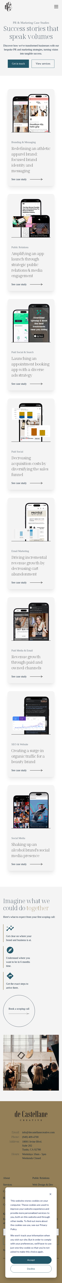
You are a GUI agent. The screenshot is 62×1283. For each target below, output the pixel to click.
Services (7, 1184)
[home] (8, 6)
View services (43, 63)
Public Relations (40, 1178)
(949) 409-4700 (30, 1137)
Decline (31, 1268)
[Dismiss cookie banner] (50, 1194)
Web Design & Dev (42, 1184)
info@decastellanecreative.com (38, 1132)
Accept (31, 1260)
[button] (55, 7)
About (6, 1178)
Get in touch (18, 63)
